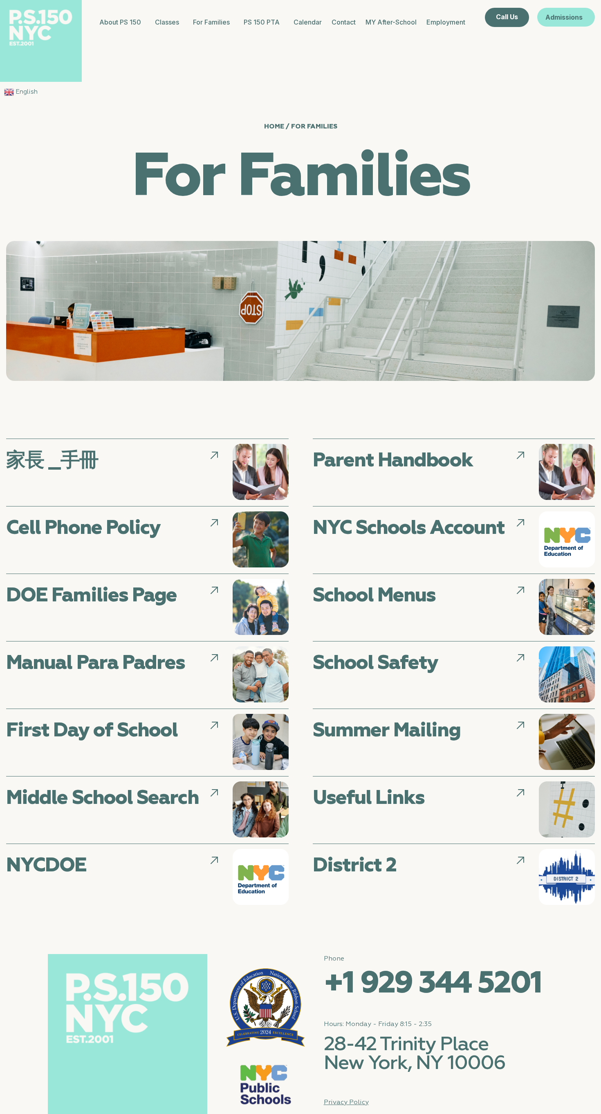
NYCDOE (46, 865)
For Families (211, 22)
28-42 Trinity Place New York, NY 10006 (414, 1054)
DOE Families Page (91, 595)
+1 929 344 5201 (433, 984)
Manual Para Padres (95, 663)
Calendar (308, 22)
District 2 (355, 865)
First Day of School (92, 730)
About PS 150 (120, 22)
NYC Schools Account (409, 528)
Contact (344, 22)
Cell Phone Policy (83, 528)
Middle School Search (102, 798)
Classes (167, 22)
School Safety (375, 663)
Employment (445, 22)
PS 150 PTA (262, 22)
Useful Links (369, 798)
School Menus (374, 595)
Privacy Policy (346, 1102)
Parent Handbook (393, 460)
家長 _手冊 (52, 460)
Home (274, 126)
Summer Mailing (386, 730)
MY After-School (391, 22)
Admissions (564, 17)
